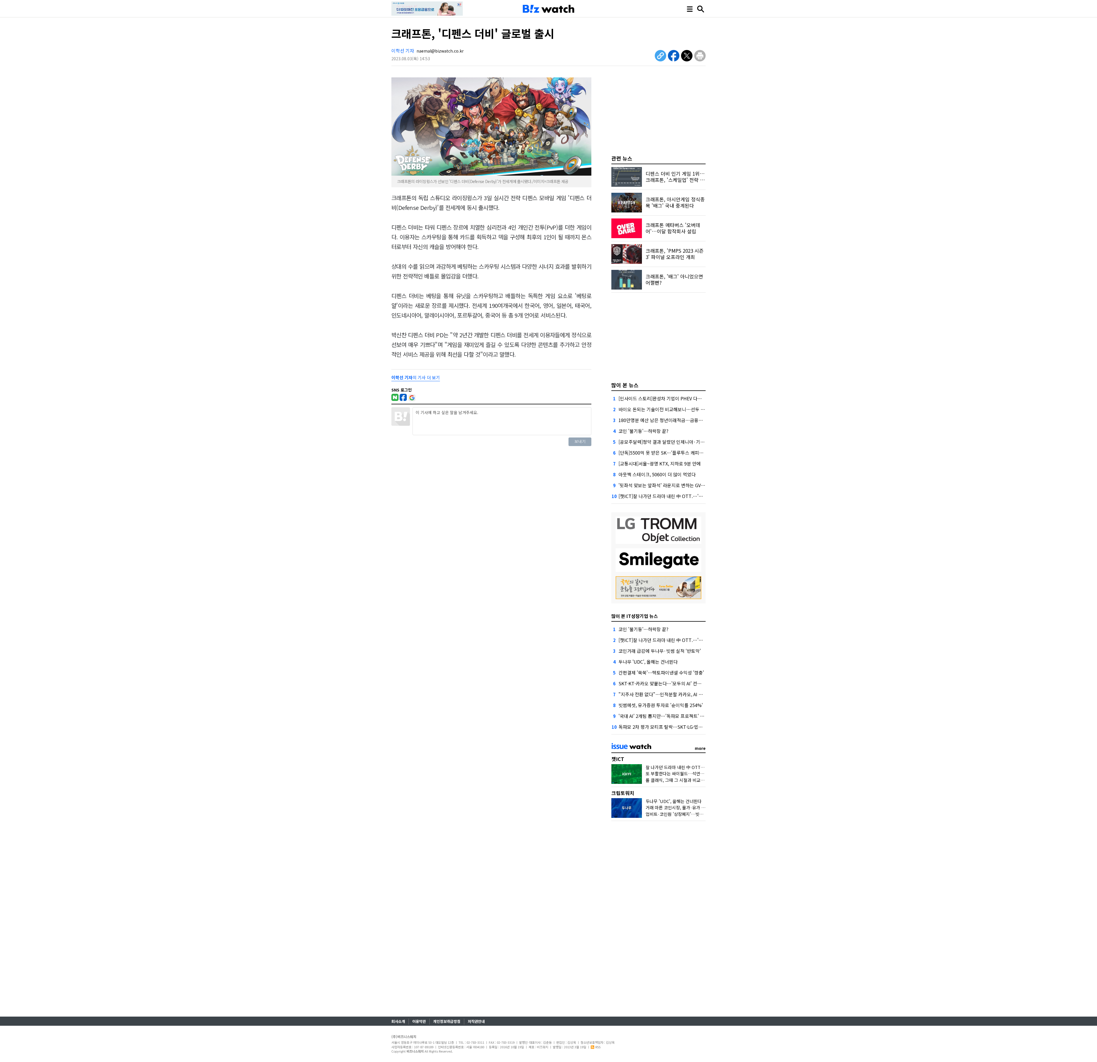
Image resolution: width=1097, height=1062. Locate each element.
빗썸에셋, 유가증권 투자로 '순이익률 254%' (660, 705)
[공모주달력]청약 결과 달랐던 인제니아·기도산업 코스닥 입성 (677, 441)
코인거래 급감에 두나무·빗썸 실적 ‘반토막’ (659, 650)
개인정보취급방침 (447, 1021)
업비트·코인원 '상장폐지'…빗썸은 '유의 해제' (687, 814)
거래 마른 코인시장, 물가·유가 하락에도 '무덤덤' (689, 807)
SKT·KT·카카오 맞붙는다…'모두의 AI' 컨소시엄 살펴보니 (673, 683)
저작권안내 (476, 1021)
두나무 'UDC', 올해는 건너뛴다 (648, 661)
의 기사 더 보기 (415, 377)
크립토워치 (622, 792)
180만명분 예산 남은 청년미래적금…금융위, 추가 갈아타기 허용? (681, 420)
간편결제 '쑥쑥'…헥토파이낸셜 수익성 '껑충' (661, 672)
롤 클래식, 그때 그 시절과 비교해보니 (679, 780)
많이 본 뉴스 (624, 385)
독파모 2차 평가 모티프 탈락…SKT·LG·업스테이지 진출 (671, 726)
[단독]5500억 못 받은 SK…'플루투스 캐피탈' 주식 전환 (671, 452)
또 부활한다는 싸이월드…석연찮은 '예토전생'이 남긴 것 (696, 773)
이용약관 (419, 1021)
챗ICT (617, 758)
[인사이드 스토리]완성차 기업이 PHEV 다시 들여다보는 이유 (676, 398)
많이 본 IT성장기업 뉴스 (634, 616)
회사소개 (398, 1021)
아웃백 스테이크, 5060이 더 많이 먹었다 (657, 474)
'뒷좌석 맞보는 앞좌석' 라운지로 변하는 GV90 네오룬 (669, 485)
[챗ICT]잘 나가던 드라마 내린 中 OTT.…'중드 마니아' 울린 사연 (680, 496)
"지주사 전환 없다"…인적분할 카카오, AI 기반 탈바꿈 (669, 694)
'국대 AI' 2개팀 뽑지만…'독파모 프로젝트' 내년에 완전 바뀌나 (677, 715)
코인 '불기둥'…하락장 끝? (643, 430)
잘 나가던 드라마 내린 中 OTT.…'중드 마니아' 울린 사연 (697, 767)
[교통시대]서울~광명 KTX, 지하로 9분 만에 (659, 463)
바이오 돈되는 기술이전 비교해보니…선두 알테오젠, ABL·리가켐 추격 (685, 409)
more (700, 748)
